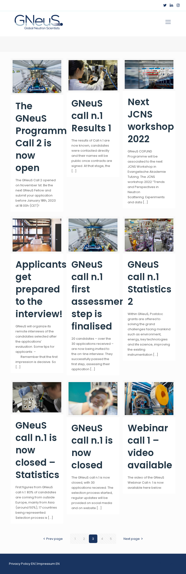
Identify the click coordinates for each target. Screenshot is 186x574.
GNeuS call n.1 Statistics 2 (149, 283)
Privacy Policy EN (22, 563)
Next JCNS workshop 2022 (151, 120)
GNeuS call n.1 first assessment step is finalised (100, 295)
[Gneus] (38, 22)
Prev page (54, 538)
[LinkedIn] (171, 5)
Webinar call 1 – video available (150, 447)
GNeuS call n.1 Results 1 (91, 115)
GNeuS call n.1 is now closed (92, 447)
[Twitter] (165, 5)
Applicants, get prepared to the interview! (42, 289)
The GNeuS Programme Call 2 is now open (44, 137)
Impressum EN (48, 563)
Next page (132, 538)
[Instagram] (178, 5)
